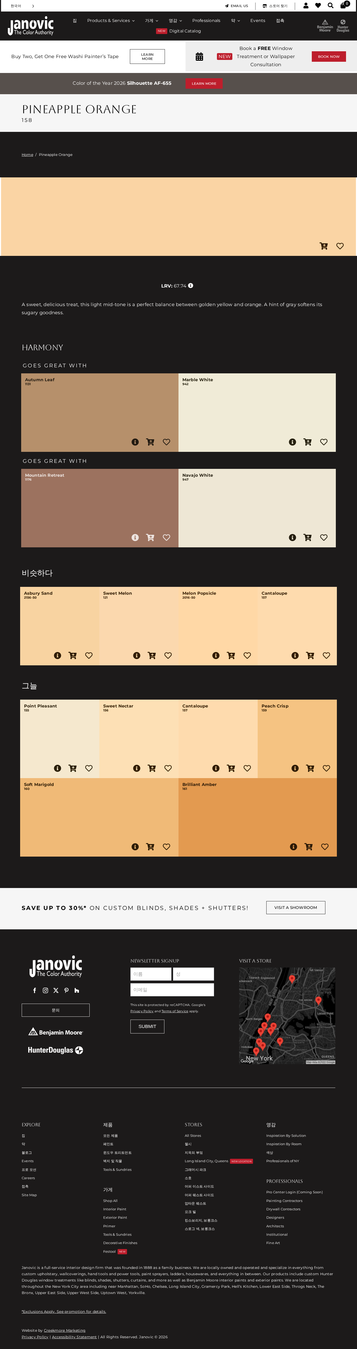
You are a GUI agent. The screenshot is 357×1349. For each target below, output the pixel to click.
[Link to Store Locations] (287, 1016)
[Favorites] (318, 6)
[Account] (306, 6)
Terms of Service (175, 1011)
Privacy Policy (142, 1011)
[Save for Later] (340, 246)
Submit (147, 1026)
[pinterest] (66, 990)
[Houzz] (76, 990)
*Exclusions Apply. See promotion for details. (64, 1311)
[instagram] (45, 990)
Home (27, 154)
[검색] (330, 6)
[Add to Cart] (324, 246)
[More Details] (135, 442)
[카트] (343, 6)
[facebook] (34, 990)
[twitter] (56, 990)
